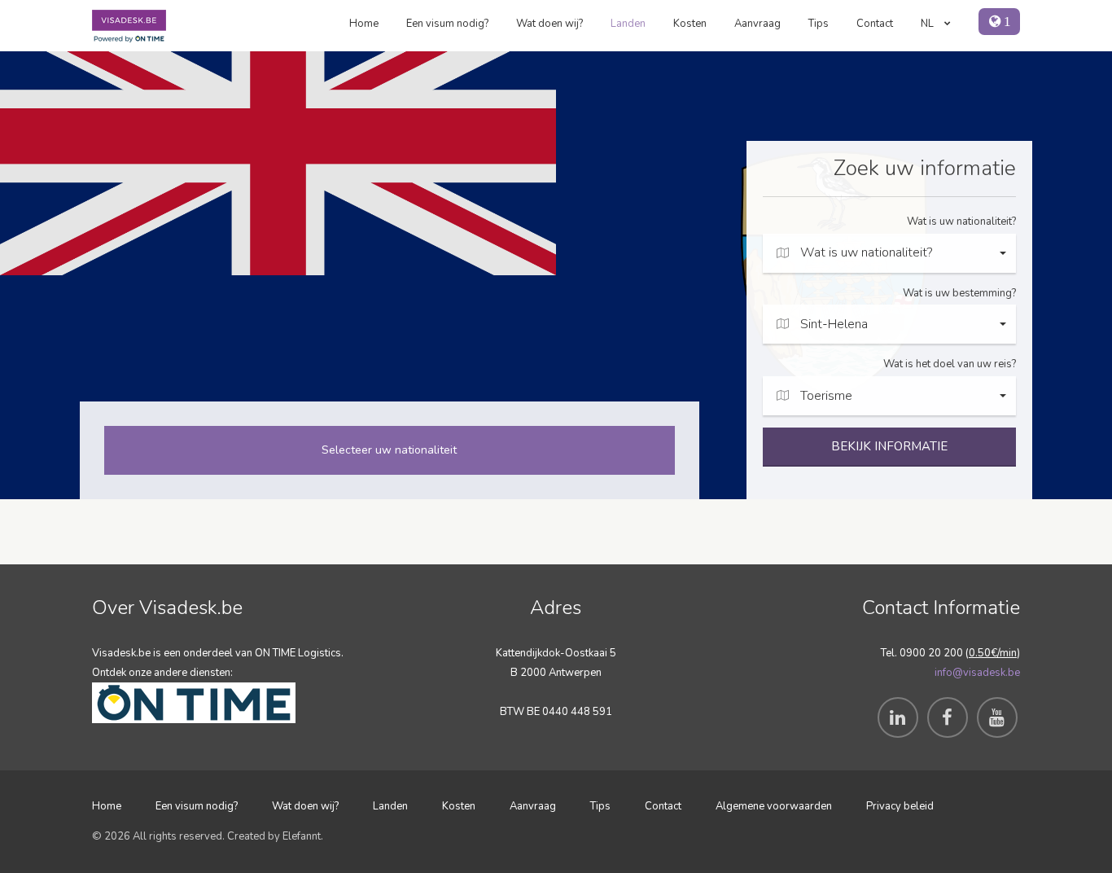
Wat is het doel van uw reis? (949, 364)
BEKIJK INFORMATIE (889, 446)
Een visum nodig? (447, 23)
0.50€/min (993, 653)
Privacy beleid (900, 806)
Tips (818, 23)
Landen (628, 23)
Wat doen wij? (549, 23)
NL (928, 23)
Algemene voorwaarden (774, 806)
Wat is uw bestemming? (959, 293)
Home (364, 23)
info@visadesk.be (977, 672)
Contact (874, 23)
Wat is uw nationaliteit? (961, 221)
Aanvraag (757, 23)
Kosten (690, 23)
